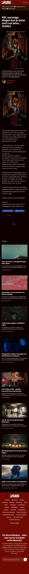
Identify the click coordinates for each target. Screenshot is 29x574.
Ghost (17, 523)
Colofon (7, 500)
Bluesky (12, 502)
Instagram (13, 505)
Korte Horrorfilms (21, 512)
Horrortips (13, 510)
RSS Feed (5, 502)
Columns (8, 517)
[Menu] (27, 2)
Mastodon (19, 502)
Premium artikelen (21, 514)
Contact (21, 500)
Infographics (21, 510)
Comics (22, 507)
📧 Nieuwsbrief (20, 210)
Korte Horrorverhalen (9, 512)
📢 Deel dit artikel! (8, 210)
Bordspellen (14, 507)
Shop (25, 502)
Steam (6, 505)
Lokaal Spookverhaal (8, 514)
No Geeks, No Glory (14, 519)
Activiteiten (21, 505)
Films (3, 14)
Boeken (7, 507)
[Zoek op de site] (24, 2)
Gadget (6, 510)
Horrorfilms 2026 (18, 517)
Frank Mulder (11, 80)
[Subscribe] (25, 559)
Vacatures (14, 500)
